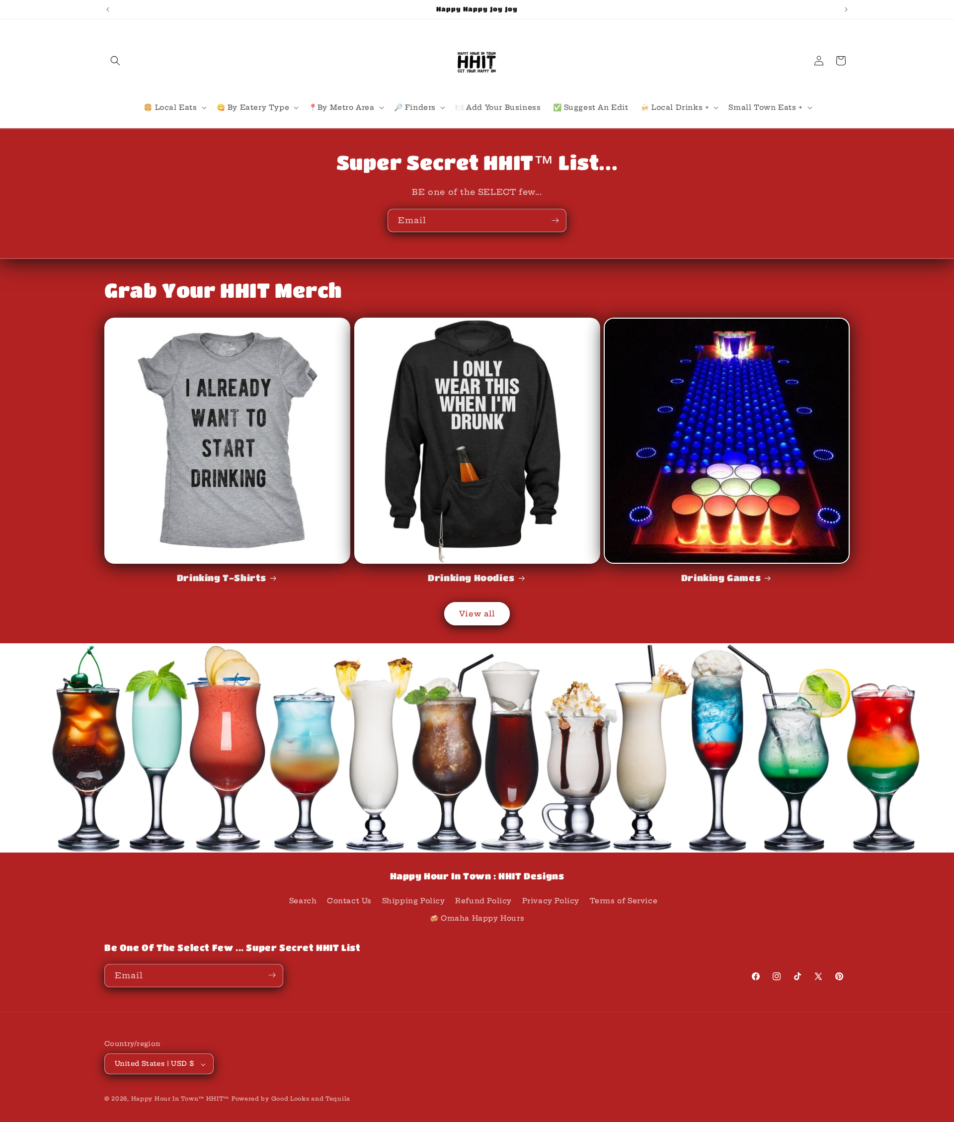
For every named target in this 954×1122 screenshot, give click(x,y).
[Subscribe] (555, 220)
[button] (115, 61)
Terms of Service (624, 900)
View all (477, 613)
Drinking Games (721, 578)
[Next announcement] (846, 9)
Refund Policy (483, 900)
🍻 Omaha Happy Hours (477, 918)
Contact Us (349, 900)
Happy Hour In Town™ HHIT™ (180, 1099)
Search (303, 900)
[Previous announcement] (108, 9)
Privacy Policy (550, 900)
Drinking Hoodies (471, 578)
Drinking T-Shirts (221, 578)
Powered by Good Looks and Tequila (291, 1099)
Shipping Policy (413, 900)
